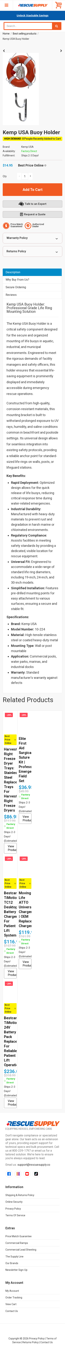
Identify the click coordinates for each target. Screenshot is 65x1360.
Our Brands (11, 1263)
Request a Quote (35, 214)
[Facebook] (9, 1173)
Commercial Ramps (16, 1243)
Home (6, 33)
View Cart (10, 1304)
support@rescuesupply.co (33, 1164)
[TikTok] (36, 1173)
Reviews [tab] (11, 295)
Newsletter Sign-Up (16, 1269)
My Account (12, 1290)
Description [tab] (13, 272)
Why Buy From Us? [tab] (17, 279)
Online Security (14, 1201)
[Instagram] (18, 1173)
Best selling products (24, 33)
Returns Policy (16, 251)
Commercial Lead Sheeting (20, 1249)
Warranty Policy (17, 238)
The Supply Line (14, 1256)
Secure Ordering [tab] (16, 287)
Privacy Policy (13, 1208)
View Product (12, 848)
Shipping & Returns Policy (19, 1195)
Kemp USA (27, 146)
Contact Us (11, 1311)
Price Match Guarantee (18, 1236)
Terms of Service (15, 1215)
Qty (5, 176)
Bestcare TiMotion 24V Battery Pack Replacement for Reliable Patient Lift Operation (14, 1041)
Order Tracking (13, 1297)
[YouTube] (27, 1173)
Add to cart (32, 189)
